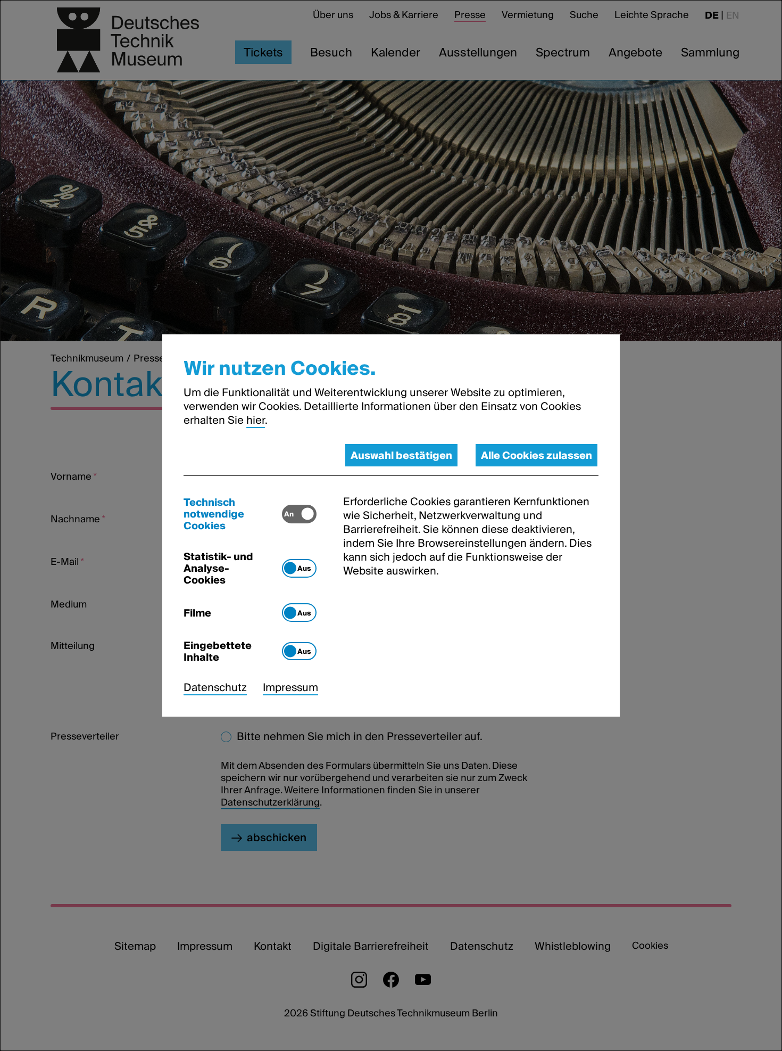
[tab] (233, 514)
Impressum (290, 687)
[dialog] (391, 525)
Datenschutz (215, 687)
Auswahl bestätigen (401, 455)
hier (255, 420)
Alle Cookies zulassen (536, 455)
